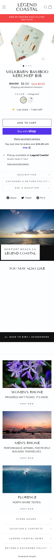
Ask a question (27, 188)
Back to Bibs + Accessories (29, 337)
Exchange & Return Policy (27, 181)
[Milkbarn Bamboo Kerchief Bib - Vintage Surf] (10, 314)
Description (27, 174)
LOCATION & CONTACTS (26, 528)
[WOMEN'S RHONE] (27, 374)
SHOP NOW (27, 404)
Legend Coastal (27, 7)
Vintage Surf (23, 100)
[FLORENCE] (27, 479)
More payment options (27, 138)
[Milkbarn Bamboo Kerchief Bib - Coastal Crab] (13, 314)
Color (27, 94)
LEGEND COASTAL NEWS (26, 538)
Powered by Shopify (27, 556)
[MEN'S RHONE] (27, 425)
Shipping (15, 87)
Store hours (26, 519)
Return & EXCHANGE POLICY (26, 548)
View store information (18, 164)
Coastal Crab (31, 100)
